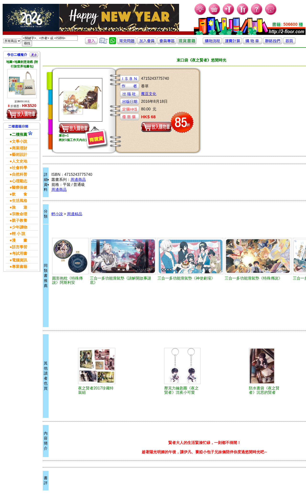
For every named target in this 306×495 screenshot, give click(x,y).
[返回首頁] (289, 43)
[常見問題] (256, 14)
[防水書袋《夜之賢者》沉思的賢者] (267, 366)
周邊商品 (78, 180)
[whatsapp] (112, 43)
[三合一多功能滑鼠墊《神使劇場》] (190, 256)
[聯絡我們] (272, 43)
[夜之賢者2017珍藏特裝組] (96, 366)
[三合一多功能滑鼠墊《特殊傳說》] (258, 256)
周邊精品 (74, 214)
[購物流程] (212, 43)
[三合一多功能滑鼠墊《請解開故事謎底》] (123, 256)
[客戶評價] (103, 43)
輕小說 (57, 214)
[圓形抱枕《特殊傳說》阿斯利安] (70, 256)
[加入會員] (228, 14)
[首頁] (271, 14)
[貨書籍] (187, 43)
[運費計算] (232, 43)
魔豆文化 (148, 94)
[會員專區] (166, 43)
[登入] (91, 43)
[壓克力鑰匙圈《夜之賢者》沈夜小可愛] (182, 366)
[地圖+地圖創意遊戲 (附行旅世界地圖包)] (22, 83)
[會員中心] (242, 14)
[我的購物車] (214, 14)
